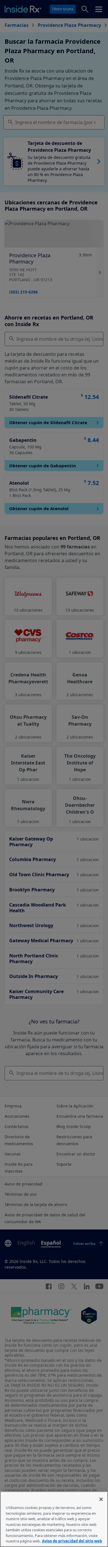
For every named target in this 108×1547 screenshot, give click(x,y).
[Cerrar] (101, 1499)
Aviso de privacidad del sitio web (72, 1541)
